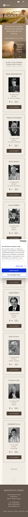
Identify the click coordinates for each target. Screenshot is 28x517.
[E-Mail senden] (18, 1)
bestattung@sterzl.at (14, 506)
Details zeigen (19, 266)
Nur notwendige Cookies (14, 274)
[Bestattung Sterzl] (14, 14)
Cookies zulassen (14, 270)
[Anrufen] (23, 1)
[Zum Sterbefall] (14, 84)
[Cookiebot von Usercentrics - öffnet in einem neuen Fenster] (20, 241)
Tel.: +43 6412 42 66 (14, 502)
